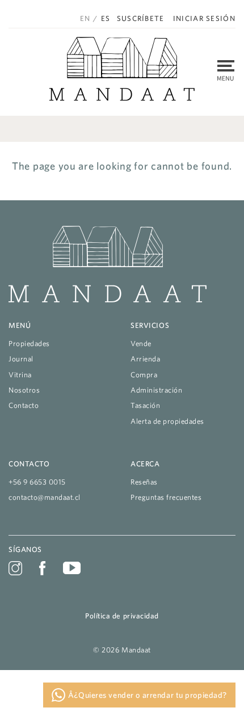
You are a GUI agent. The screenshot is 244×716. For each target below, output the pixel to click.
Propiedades (29, 343)
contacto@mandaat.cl (45, 497)
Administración (156, 390)
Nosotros (24, 390)
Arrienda (145, 359)
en (85, 18)
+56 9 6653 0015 (37, 482)
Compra (144, 375)
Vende (141, 343)
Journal (21, 359)
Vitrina (20, 375)
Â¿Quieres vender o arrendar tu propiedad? (146, 695)
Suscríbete (141, 18)
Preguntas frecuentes (166, 497)
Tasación (145, 405)
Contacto (24, 405)
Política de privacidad (122, 616)
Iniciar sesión (204, 18)
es (106, 18)
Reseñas (144, 482)
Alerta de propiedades (167, 421)
